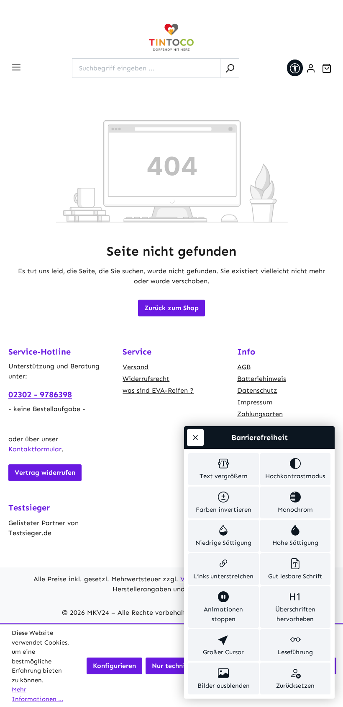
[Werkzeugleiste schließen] (195, 437)
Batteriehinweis (261, 379)
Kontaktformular (34, 449)
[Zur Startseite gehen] (171, 37)
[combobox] (146, 68)
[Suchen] (229, 68)
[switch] (223, 469)
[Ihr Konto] (311, 68)
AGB (244, 367)
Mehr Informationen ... (37, 694)
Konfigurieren (114, 666)
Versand (135, 367)
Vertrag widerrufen (45, 473)
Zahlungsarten (260, 414)
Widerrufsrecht (146, 379)
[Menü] (16, 67)
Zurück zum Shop (171, 308)
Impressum (254, 402)
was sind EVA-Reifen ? (158, 390)
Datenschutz (257, 390)
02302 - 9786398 (40, 394)
